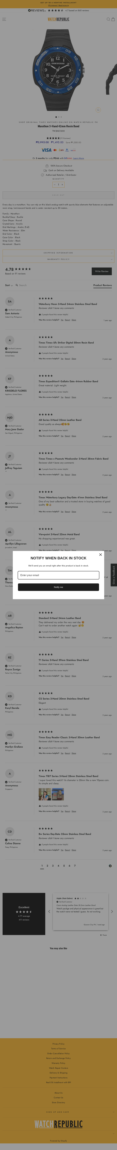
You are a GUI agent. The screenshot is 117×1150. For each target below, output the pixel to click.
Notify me (58, 587)
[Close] (100, 554)
